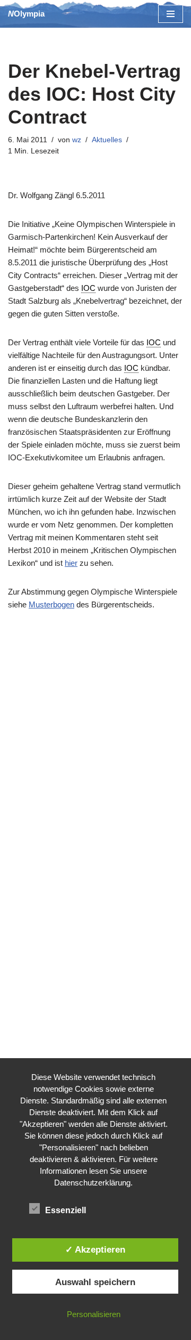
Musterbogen (51, 604)
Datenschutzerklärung (92, 1182)
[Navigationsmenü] (170, 14)
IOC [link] (88, 288)
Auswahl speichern (95, 1282)
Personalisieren (93, 1314)
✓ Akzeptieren (95, 1249)
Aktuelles (107, 140)
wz (76, 140)
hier (71, 562)
